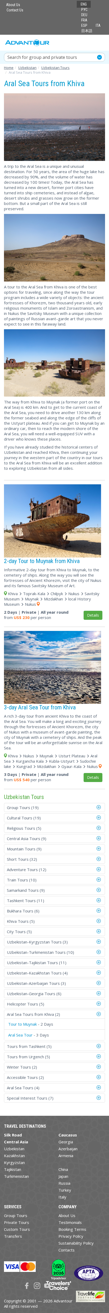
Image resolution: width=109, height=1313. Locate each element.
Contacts (66, 1250)
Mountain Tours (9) (24, 848)
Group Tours (15, 1215)
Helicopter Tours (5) (25, 1004)
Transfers (13, 1236)
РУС (84, 9)
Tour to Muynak (22, 1024)
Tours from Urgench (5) (28, 1056)
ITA (98, 25)
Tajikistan (12, 1169)
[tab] (54, 807)
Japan (63, 1176)
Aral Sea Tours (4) (23, 1087)
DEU (84, 15)
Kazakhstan (14, 1155)
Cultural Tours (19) (24, 817)
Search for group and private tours (42, 57)
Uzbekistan (14, 1148)
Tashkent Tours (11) (25, 900)
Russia (64, 1183)
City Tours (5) (19, 931)
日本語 (86, 31)
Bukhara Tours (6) (23, 911)
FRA (84, 20)
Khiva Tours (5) (21, 921)
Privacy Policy (70, 1236)
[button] (99, 807)
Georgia (65, 1141)
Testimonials (70, 1222)
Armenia (65, 1155)
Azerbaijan (68, 1148)
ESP (84, 25)
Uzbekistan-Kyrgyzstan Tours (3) (37, 942)
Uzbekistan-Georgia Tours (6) (34, 993)
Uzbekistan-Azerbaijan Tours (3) (36, 983)
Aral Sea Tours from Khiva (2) (33, 1014)
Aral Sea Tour (20, 1035)
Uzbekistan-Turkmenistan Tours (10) (40, 952)
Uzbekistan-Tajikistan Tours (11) (36, 962)
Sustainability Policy (76, 1243)
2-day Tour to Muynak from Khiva (42, 560)
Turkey (64, 1190)
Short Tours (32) (22, 859)
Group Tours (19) (23, 807)
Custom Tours (17, 1229)
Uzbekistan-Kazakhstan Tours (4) (37, 973)
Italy (62, 1197)
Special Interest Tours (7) (30, 1098)
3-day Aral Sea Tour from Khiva (40, 707)
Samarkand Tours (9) (26, 890)
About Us (13, 5)
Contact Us (15, 10)
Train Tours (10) (22, 879)
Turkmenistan (16, 1176)
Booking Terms (72, 1229)
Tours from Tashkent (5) (29, 1046)
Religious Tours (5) (24, 828)
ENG (84, 4)
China (63, 1169)
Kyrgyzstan (14, 1162)
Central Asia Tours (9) (26, 838)
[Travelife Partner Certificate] (90, 1295)
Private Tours (16, 1222)
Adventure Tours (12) (26, 869)
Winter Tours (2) (22, 1067)
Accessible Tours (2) (25, 1077)
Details (93, 615)
